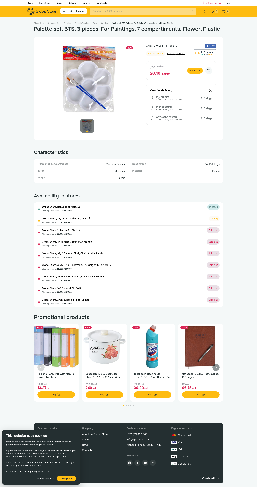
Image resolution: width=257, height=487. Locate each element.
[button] (216, 367)
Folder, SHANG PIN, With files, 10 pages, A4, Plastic (55, 375)
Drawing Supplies (100, 23)
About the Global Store (95, 434)
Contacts (87, 450)
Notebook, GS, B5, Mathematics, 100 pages (200, 375)
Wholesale (102, 3)
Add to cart (195, 70)
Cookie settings (211, 478)
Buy (54, 394)
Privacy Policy (30, 471)
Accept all (66, 478)
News (59, 3)
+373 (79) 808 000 (137, 434)
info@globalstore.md (138, 439)
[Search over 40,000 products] (191, 11)
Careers (86, 3)
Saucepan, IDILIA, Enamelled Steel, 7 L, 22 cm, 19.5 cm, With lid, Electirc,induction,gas (103, 375)
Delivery (72, 3)
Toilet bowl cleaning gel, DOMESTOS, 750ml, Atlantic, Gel (152, 375)
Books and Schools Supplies (59, 23)
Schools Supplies (82, 23)
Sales (30, 3)
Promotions (44, 3)
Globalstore (39, 23)
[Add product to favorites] (73, 329)
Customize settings (45, 478)
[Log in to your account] (205, 11)
